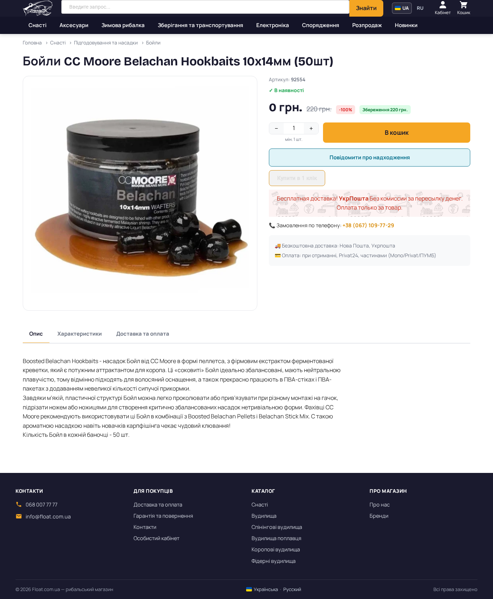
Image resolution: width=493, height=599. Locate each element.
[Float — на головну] (38, 8)
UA (405, 8)
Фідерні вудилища (274, 560)
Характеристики (79, 333)
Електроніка (272, 25)
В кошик (397, 132)
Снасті (38, 25)
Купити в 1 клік (297, 178)
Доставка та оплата (142, 333)
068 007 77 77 (41, 504)
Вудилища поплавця (276, 538)
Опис (36, 333)
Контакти (145, 526)
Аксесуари (74, 25)
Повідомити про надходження (370, 157)
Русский (292, 589)
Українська (265, 589)
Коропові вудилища (276, 549)
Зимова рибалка (123, 25)
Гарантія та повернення (163, 515)
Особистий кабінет (156, 538)
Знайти (366, 8)
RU (420, 8)
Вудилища (264, 515)
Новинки (406, 25)
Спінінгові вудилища (277, 526)
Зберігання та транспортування (200, 25)
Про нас (380, 504)
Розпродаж (367, 25)
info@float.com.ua (48, 516)
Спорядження (320, 25)
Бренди (379, 515)
